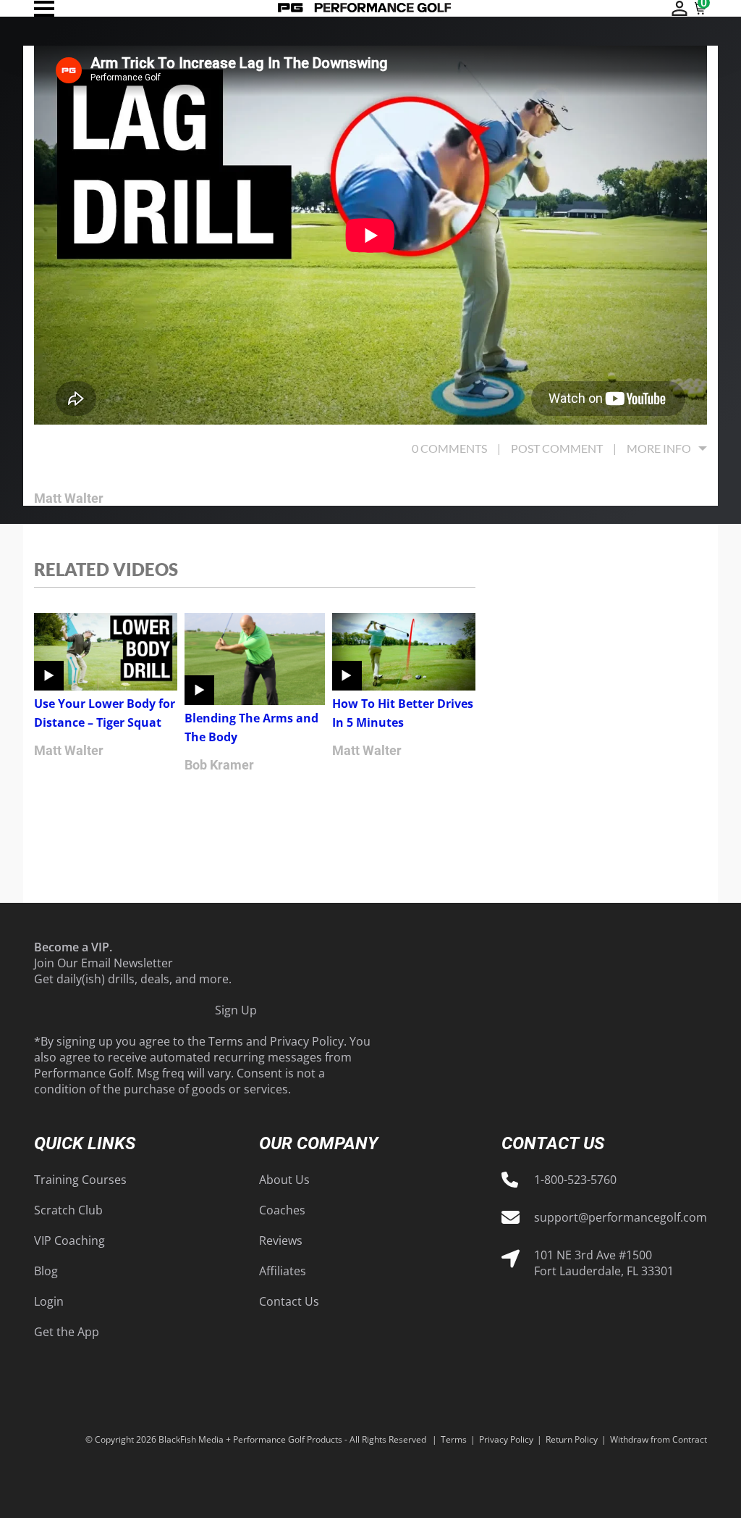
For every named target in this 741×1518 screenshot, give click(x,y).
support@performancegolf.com (620, 1217)
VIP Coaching (69, 1240)
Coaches (282, 1210)
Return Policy (572, 1439)
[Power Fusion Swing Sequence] (365, 8)
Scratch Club (68, 1210)
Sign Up (236, 1010)
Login (49, 1301)
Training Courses (80, 1180)
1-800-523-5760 (575, 1180)
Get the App (66, 1332)
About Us (284, 1180)
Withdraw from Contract (658, 1439)
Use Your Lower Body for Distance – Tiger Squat (104, 713)
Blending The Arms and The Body (251, 727)
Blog (46, 1271)
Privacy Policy (307, 1041)
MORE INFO (659, 448)
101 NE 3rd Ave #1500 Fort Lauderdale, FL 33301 (604, 1263)
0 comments (449, 448)
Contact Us (289, 1301)
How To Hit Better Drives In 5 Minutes (402, 713)
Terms (225, 1041)
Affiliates (282, 1271)
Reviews (280, 1240)
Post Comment (557, 448)
